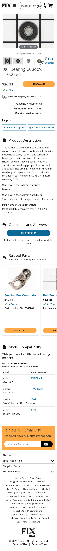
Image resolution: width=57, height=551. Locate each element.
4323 (33, 410)
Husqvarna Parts (41, 485)
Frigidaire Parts (13, 485)
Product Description (14, 127)
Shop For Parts (11, 466)
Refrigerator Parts (35, 503)
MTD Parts (27, 492)
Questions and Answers (41, 127)
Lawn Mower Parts (36, 514)
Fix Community (11, 471)
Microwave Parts (34, 511)
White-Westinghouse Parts (18, 500)
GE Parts (27, 485)
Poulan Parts (11, 496)
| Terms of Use (19, 544)
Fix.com (7, 455)
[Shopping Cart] (50, 5)
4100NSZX (36, 378)
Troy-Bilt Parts (26, 496)
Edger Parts (22, 521)
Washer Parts (18, 503)
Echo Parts (40, 481)
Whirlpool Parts (43, 496)
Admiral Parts (20, 478)
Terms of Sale (39, 544)
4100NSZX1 (37, 388)
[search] (39, 6)
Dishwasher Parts (41, 500)
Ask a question (29, 233)
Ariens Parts (35, 478)
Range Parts (18, 511)
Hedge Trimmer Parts (37, 518)
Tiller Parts (35, 521)
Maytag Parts (14, 492)
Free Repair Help (12, 460)
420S (33, 399)
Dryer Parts (14, 507)
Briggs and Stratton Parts (21, 481)
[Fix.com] (6, 5)
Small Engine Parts (16, 518)
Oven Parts (41, 507)
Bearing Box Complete (20, 295)
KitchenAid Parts (30, 489)
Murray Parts (41, 492)
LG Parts (44, 489)
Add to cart (39, 84)
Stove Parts (28, 507)
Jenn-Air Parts (13, 489)
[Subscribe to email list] (47, 444)
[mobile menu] (14, 6)
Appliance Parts (18, 514)
